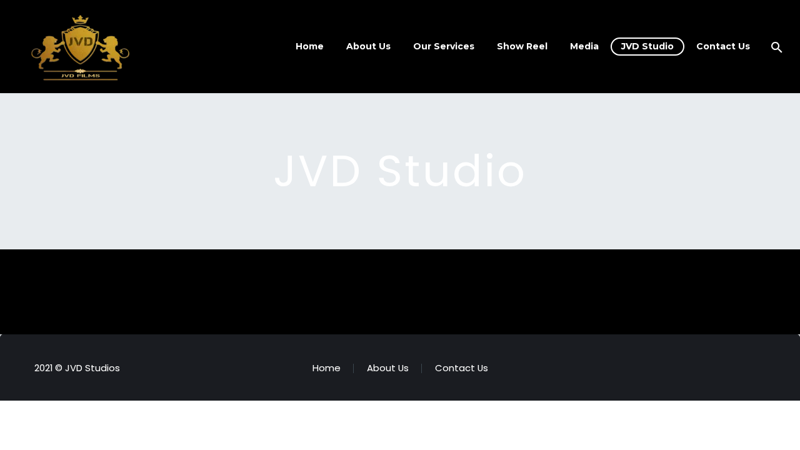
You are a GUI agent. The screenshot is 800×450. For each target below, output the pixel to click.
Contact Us (723, 46)
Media (584, 46)
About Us (368, 46)
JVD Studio (647, 46)
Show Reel (522, 46)
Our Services (443, 46)
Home (310, 46)
